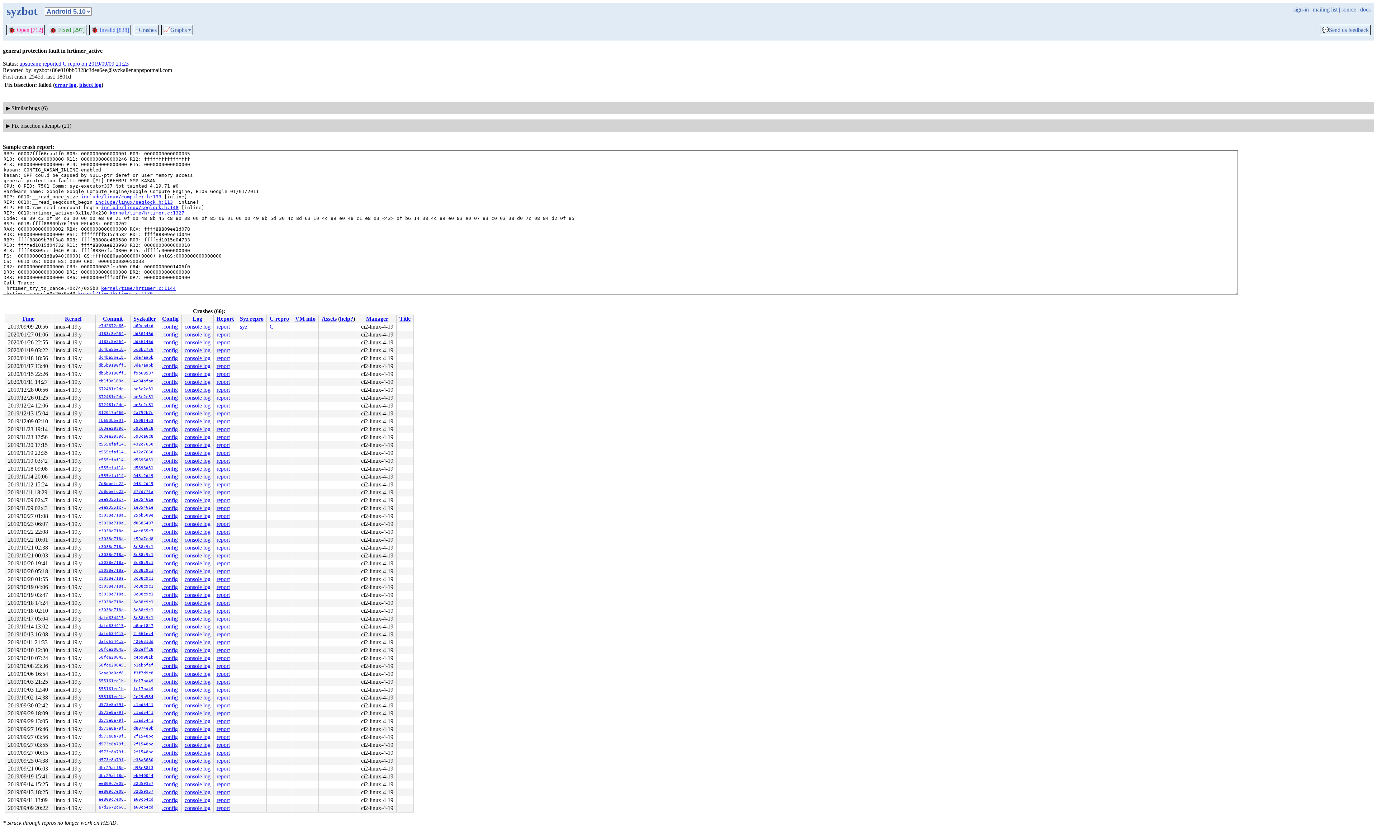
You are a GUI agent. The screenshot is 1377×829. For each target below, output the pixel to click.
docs (1365, 9)
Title (405, 319)
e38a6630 (143, 760)
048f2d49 (143, 476)
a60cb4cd (143, 326)
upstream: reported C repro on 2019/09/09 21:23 (74, 64)
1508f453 (143, 420)
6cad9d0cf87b (114, 673)
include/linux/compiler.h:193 (121, 196)
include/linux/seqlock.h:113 (134, 202)
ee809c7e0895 (114, 783)
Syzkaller (144, 319)
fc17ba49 (143, 681)
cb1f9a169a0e (114, 381)
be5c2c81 (143, 389)
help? (346, 319)
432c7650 (143, 444)
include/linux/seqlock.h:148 (140, 207)
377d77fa (143, 491)
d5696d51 (143, 460)
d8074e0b (143, 728)
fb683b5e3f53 (114, 420)
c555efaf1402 (114, 444)
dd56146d (143, 333)
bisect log (90, 85)
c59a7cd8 (143, 539)
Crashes (146, 30)
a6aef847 (143, 625)
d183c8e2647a (114, 333)
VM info (305, 319)
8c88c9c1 (143, 547)
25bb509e (143, 515)
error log (65, 85)
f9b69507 (143, 373)
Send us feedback (1345, 30)
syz (243, 327)
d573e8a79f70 (114, 704)
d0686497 (143, 523)
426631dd (143, 641)
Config (170, 319)
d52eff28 (143, 649)
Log (197, 319)
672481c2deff (114, 389)
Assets (329, 319)
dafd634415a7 (114, 618)
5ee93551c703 (114, 499)
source (1348, 9)
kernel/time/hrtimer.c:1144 (138, 288)
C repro (279, 319)
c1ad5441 (143, 704)
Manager (377, 319)
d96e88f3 (143, 768)
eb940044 (143, 775)
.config (170, 327)
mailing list (1325, 9)
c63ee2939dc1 (114, 428)
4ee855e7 (143, 531)
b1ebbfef (143, 665)
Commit (113, 319)
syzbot (22, 11)
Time (28, 319)
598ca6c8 (143, 428)
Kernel (73, 319)
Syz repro (252, 319)
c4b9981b (143, 657)
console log (197, 327)
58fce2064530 (114, 649)
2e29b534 (143, 696)
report (223, 327)
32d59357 (143, 783)
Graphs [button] (175, 30)
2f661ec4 (143, 633)
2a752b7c (143, 412)
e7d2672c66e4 (114, 326)
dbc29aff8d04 (114, 768)
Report (225, 319)
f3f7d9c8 (143, 673)
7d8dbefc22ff (114, 483)
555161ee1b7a (114, 681)
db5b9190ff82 (114, 365)
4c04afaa (143, 381)
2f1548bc (143, 736)
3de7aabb (143, 357)
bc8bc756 (143, 349)
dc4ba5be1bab (114, 349)
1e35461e (143, 499)
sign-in (1301, 9)
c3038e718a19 (114, 515)
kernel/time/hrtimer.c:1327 (147, 213)
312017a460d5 (114, 412)
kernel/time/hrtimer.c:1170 (115, 293)
